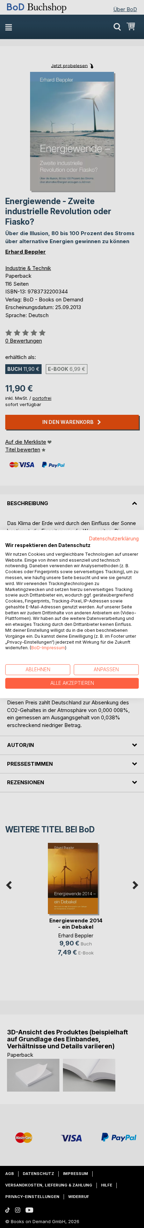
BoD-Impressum (48, 648)
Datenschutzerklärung (114, 538)
